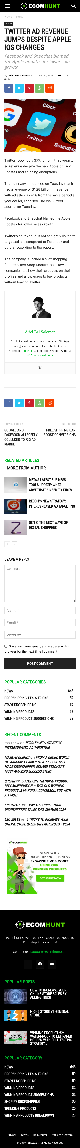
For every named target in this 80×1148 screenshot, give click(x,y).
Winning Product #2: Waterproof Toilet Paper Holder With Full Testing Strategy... (51, 1038)
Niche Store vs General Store (49, 1013)
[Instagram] (40, 964)
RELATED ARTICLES (21, 460)
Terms (25, 1135)
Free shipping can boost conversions (60, 432)
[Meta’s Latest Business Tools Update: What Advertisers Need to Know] (15, 485)
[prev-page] (7, 544)
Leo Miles (12, 819)
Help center (40, 1135)
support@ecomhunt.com (48, 951)
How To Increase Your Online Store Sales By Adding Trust (48, 993)
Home (8, 16)
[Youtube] (52, 964)
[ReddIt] (49, 88)
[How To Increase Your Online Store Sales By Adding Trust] (15, 996)
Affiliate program (62, 1135)
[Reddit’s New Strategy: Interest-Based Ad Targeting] (15, 506)
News (19, 16)
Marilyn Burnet (17, 757)
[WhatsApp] (39, 88)
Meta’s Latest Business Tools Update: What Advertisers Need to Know (50, 485)
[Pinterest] (29, 88)
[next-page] (14, 544)
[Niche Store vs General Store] (15, 1015)
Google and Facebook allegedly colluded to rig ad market (20, 437)
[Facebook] (8, 88)
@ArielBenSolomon (40, 355)
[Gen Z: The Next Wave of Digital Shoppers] (15, 527)
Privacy (12, 1135)
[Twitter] (19, 88)
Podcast (27, 350)
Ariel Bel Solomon (19, 75)
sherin (9, 781)
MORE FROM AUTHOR (26, 468)
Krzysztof (12, 805)
